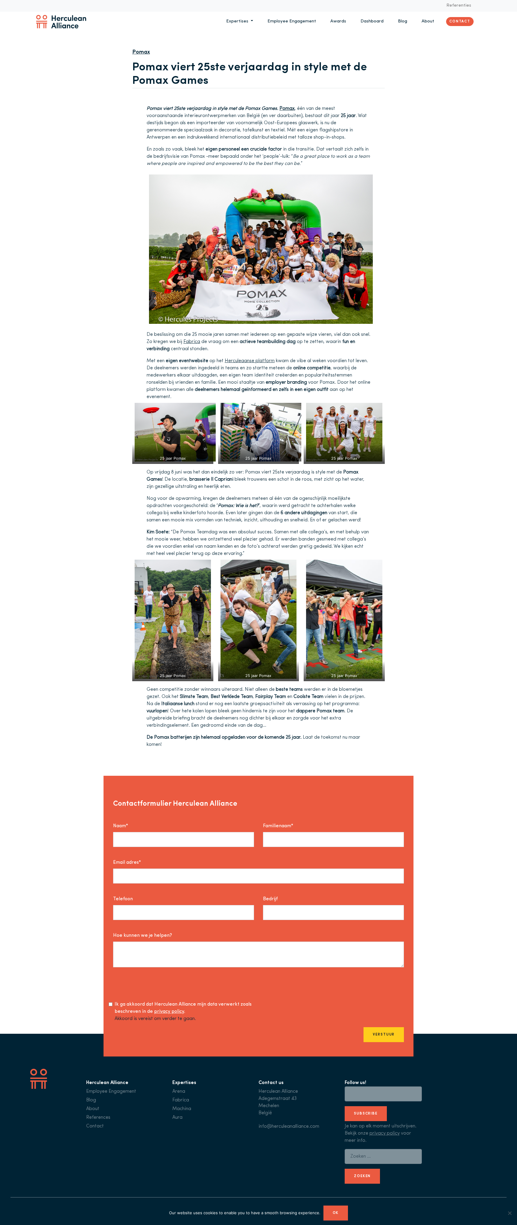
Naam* (120, 826)
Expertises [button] (238, 21)
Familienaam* (278, 826)
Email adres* (127, 862)
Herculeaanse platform (250, 361)
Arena (178, 1091)
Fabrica (191, 341)
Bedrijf (270, 899)
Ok (336, 1213)
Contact (459, 21)
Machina (181, 1108)
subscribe (366, 1113)
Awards (338, 21)
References (98, 1117)
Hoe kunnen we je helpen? (142, 935)
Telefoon (123, 899)
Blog (402, 21)
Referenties (458, 5)
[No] (510, 1213)
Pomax (287, 108)
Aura (177, 1117)
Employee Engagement (291, 21)
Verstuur (384, 1034)
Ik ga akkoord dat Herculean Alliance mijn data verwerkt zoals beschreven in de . (183, 1008)
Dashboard (372, 21)
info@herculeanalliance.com (288, 1126)
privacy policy (169, 1011)
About (428, 21)
